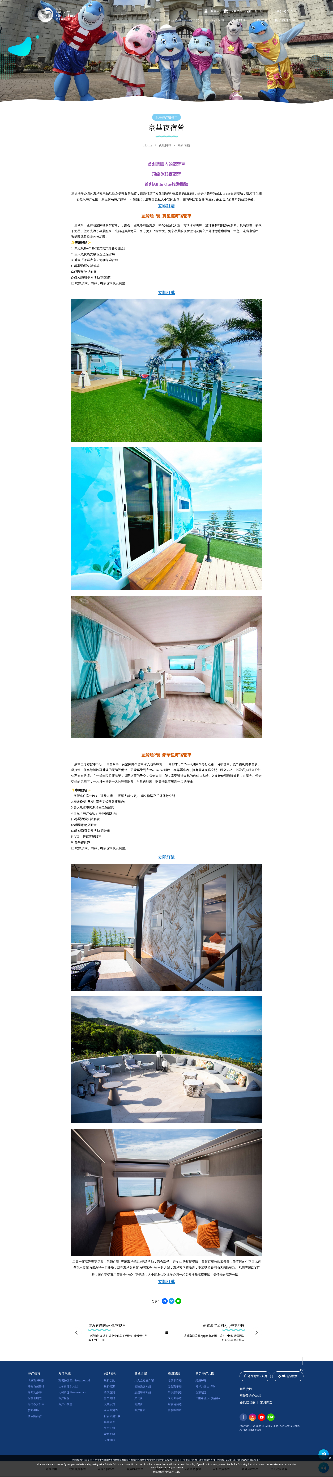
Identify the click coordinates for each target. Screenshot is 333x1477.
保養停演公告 (112, 1416)
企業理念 (201, 1392)
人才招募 (239, 19)
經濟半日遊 (175, 1380)
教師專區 (33, 1410)
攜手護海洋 (35, 1416)
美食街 (138, 1398)
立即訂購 (166, 206)
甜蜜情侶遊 (175, 1404)
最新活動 (183, 145)
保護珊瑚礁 (35, 1398)
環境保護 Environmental (74, 1380)
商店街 (138, 1404)
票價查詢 (109, 1392)
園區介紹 (174, 19)
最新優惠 (109, 1386)
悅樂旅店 (291, 1376)
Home (147, 145)
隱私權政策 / (166, 1471)
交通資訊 (109, 1440)
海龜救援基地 (36, 1386)
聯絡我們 (246, 1389)
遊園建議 (260, 19)
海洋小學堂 (65, 1404)
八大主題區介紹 (144, 1380)
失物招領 (109, 1428)
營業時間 (109, 1398)
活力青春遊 (175, 1398)
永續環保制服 (36, 1380)
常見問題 (109, 1434)
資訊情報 (153, 19)
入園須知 (109, 1404)
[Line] (178, 1301)
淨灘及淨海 (35, 1392)
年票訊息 (109, 1422)
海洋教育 (196, 19)
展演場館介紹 (142, 1392)
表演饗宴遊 (175, 1410)
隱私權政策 (247, 1402)
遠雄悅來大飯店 (257, 1376)
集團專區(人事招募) (207, 1398)
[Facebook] (165, 1301)
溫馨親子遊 (175, 1386)
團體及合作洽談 (250, 1395)
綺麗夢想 (201, 1380)
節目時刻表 (111, 1410)
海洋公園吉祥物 (205, 1386)
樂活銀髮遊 (175, 1392)
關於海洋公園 (285, 19)
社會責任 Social (68, 1386)
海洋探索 (140, 1410)
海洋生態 (63, 1398)
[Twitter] (171, 1301)
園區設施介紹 (142, 1386)
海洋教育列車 (36, 1404)
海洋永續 (217, 19)
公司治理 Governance (72, 1392)
